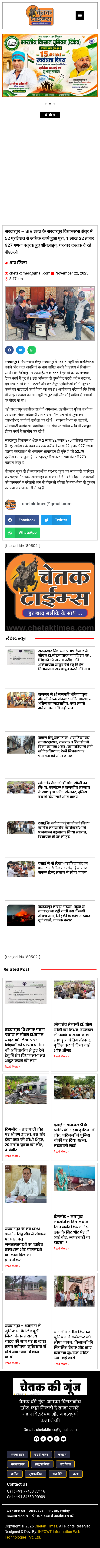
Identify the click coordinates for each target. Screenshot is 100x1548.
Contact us (16, 1511)
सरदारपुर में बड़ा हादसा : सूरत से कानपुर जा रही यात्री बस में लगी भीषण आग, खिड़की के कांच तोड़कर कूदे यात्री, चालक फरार (64, 913)
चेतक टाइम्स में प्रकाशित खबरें (52, 1516)
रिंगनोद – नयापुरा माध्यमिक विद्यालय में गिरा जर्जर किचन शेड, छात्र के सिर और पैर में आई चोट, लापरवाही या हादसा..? (72, 1229)
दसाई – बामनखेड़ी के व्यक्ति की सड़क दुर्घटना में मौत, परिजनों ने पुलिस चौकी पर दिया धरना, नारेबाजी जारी (74, 1135)
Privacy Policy (58, 1511)
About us (36, 1511)
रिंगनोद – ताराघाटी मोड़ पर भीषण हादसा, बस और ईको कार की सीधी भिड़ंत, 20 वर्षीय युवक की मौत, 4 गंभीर (25, 1140)
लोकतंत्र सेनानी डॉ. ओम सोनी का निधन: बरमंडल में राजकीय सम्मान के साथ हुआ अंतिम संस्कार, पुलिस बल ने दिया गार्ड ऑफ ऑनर (64, 790)
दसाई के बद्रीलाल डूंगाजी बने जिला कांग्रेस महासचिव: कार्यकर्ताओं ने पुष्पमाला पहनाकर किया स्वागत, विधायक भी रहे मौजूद (64, 830)
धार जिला (18, 263)
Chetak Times (46, 1526)
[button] (7, 67)
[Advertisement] (50, 171)
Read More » (12, 1066)
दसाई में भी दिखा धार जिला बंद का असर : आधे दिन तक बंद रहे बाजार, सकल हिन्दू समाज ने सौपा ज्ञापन (63, 868)
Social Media (17, 1516)
